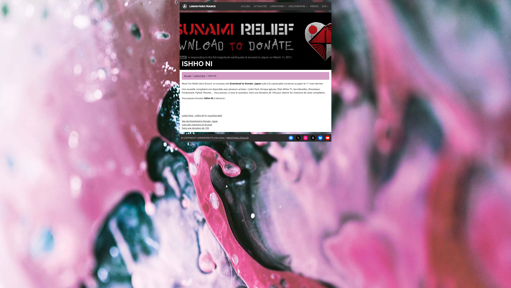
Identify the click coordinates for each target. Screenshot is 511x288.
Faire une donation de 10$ (195, 128)
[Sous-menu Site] (327, 6)
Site (324, 6)
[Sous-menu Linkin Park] (285, 6)
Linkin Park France (202, 6)
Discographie (297, 6)
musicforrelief (214, 115)
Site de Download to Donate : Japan (200, 121)
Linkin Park (277, 6)
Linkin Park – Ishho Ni (193, 115)
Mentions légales (238, 138)
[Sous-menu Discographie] (306, 6)
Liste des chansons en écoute (197, 124)
